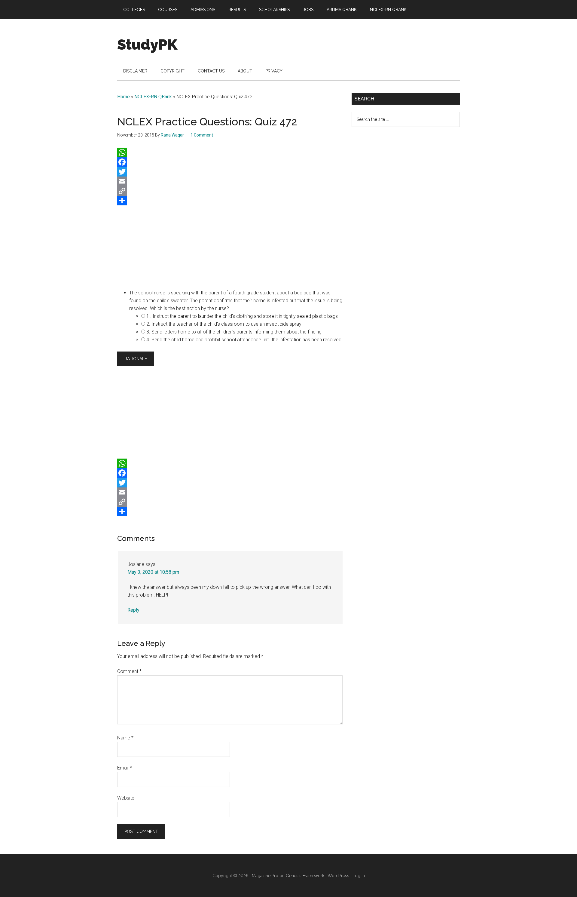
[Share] (230, 200)
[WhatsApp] (230, 152)
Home (123, 97)
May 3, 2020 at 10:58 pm (153, 572)
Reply (133, 610)
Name (125, 738)
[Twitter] (230, 172)
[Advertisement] (230, 246)
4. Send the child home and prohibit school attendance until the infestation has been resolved (243, 340)
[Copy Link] (230, 191)
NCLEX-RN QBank (153, 97)
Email (124, 768)
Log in (359, 875)
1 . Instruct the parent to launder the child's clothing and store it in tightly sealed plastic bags (242, 316)
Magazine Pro (265, 875)
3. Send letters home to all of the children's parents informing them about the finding (234, 332)
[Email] (230, 181)
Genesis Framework (305, 875)
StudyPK (147, 44)
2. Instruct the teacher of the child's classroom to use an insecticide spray (223, 324)
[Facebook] (230, 162)
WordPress (338, 875)
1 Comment (202, 135)
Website (125, 798)
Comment (129, 671)
